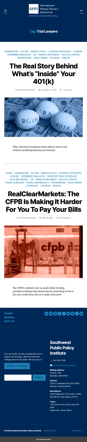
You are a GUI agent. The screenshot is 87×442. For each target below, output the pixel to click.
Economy (78, 51)
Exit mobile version (43, 439)
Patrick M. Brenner (28, 90)
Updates (66, 58)
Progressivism (24, 58)
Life (34, 55)
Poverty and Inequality (37, 182)
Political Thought (70, 55)
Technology (32, 186)
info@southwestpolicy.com (64, 365)
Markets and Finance (49, 55)
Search (39, 377)
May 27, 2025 (47, 218)
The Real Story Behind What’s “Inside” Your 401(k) (43, 74)
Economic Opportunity (60, 51)
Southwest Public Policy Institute (26, 431)
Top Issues (54, 58)
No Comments (64, 218)
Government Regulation (19, 55)
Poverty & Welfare (14, 182)
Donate (8, 313)
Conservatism (11, 51)
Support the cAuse (17, 366)
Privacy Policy (50, 431)
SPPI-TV (9, 321)
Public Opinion (40, 58)
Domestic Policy (39, 51)
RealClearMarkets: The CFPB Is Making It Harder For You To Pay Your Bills (43, 201)
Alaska (9, 173)
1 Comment (67, 90)
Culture (24, 51)
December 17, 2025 (48, 90)
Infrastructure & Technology (62, 176)
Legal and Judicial (19, 179)
